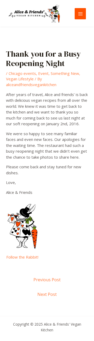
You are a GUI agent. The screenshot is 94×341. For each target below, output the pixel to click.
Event (43, 73)
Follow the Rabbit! (22, 257)
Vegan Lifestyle (20, 78)
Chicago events (22, 73)
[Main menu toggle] (80, 13)
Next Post (47, 294)
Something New (65, 73)
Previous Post (47, 280)
